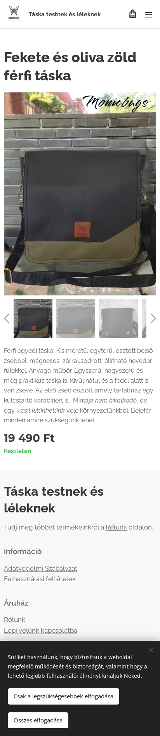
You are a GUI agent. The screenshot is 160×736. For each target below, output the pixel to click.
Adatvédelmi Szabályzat (40, 568)
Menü (148, 14)
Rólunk (116, 527)
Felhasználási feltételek (40, 579)
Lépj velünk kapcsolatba (40, 630)
